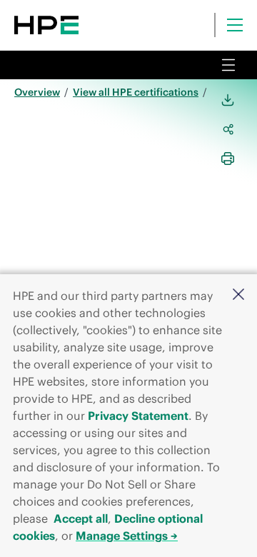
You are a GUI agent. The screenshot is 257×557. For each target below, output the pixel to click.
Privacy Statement (138, 415)
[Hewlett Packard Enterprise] (46, 25)
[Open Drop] (228, 65)
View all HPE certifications (135, 92)
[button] (238, 295)
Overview (37, 92)
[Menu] (235, 25)
